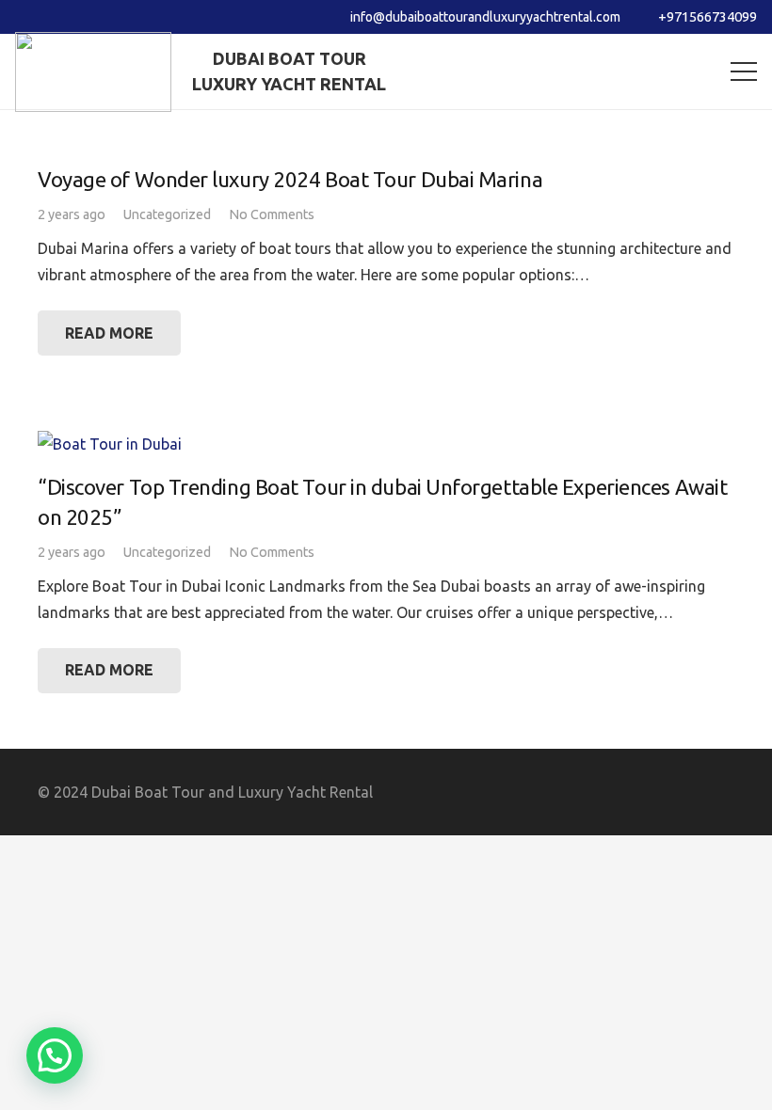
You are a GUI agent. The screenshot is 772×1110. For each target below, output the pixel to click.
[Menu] (743, 71)
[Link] (93, 72)
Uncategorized (167, 214)
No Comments (271, 214)
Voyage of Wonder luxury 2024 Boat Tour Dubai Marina (290, 179)
